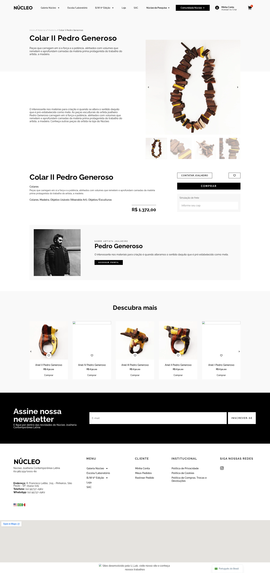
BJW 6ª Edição (102, 7)
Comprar (209, 186)
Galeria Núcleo (48, 7)
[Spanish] (24, 504)
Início (32, 30)
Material (42, 30)
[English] (15, 504)
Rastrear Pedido (144, 477)
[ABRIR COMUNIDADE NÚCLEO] (204, 8)
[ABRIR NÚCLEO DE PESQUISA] (169, 8)
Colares (34, 199)
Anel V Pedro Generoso (48, 364)
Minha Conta (227, 7)
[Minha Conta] (217, 8)
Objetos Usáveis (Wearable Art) (68, 199)
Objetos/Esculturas (100, 199)
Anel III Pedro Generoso (135, 364)
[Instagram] (222, 468)
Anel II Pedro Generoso (178, 364)
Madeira (52, 30)
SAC (136, 7)
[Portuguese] (20, 504)
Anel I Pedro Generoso (221, 364)
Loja (124, 7)
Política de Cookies (183, 473)
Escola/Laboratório (77, 7)
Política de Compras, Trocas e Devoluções (189, 479)
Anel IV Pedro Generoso (92, 364)
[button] (148, 87)
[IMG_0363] (193, 87)
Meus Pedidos (143, 473)
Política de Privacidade (185, 468)
